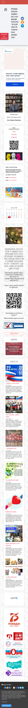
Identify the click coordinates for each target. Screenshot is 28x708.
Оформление (14, 134)
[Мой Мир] (10, 688)
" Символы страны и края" (12, 383)
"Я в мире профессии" (11, 577)
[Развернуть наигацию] (3, 2)
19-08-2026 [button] (8, 450)
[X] (12, 688)
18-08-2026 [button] (8, 482)
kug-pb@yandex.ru (12, 177)
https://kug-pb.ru (12, 180)
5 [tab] (18, 353)
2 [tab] (15, 242)
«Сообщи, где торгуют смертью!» (14, 350)
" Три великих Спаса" (11, 448)
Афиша (14, 132)
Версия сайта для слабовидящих (4, 36)
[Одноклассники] (7, 688)
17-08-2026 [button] (8, 514)
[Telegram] (23, 688)
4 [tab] (16, 353)
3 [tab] (14, 353)
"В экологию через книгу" (12, 480)
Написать (15, 84)
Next (21, 236)
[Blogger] (14, 688)
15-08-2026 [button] (8, 547)
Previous (6, 236)
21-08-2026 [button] (8, 385)
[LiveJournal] (16, 688)
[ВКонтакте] (5, 688)
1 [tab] (13, 242)
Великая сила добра (11, 512)
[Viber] (18, 688)
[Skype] (20, 688)
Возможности (14, 137)
